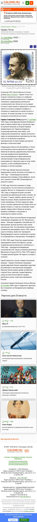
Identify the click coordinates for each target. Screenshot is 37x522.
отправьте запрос (28, 511)
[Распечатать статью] (35, 46)
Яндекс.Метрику (18, 516)
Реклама (22, 457)
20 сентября (7, 41)
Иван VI (5, 324)
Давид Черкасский (10, 390)
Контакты (29, 457)
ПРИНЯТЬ (24, 520)
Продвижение (15, 457)
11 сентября (7, 37)
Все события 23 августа (10, 439)
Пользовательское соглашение (18, 463)
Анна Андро (7, 424)
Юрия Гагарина (12, 95)
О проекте (7, 457)
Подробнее (13, 520)
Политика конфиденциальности (18, 464)
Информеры (18, 458)
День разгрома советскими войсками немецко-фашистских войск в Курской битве (18, 17)
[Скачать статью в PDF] (31, 46)
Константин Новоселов (12, 356)
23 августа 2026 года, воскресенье (18, 13)
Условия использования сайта (18, 461)
